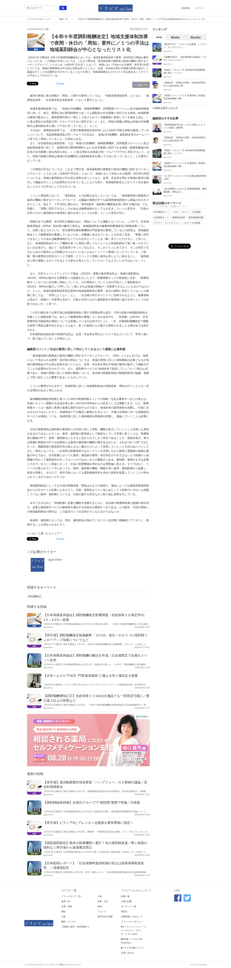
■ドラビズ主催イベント (132, 948)
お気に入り (142, 85)
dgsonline (55, 559)
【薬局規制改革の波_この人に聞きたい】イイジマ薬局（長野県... (184, 126)
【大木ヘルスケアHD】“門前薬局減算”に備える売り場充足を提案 (90, 675)
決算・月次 (102, 901)
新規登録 (185, 8)
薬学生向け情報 (105, 916)
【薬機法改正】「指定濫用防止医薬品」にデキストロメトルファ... (185, 58)
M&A (99, 906)
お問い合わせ (127, 953)
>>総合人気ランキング (165, 107)
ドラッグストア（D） (71, 896)
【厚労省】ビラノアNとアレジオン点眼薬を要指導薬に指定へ (88, 823)
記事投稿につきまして (132, 916)
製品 (63, 911)
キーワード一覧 (128, 906)
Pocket (60, 83)
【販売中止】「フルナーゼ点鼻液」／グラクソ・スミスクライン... (185, 46)
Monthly (196, 37)
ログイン (199, 8)
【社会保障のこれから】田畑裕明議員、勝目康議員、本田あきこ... (185, 190)
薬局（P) (63, 19)
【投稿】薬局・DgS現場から (75, 926)
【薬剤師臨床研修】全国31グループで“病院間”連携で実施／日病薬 (91, 802)
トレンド (101, 911)
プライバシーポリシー (132, 921)
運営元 (124, 911)
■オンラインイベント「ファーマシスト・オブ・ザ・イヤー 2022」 (133, 930)
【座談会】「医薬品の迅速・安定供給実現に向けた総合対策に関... (185, 84)
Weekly (175, 37)
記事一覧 (125, 896)
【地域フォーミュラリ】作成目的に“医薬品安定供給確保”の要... (184, 97)
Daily (159, 37)
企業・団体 (66, 906)
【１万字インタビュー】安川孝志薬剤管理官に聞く (185, 177)
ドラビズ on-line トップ (38, 19)
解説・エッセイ (69, 921)
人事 (99, 896)
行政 (63, 916)
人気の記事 (126, 901)
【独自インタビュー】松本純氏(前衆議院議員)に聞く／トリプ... (184, 71)
